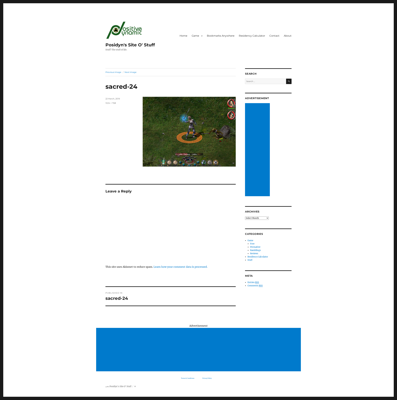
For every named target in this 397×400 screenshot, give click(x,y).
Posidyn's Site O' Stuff (130, 44)
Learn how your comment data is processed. (180, 266)
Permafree (255, 247)
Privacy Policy (207, 378)
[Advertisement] (257, 150)
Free (252, 243)
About (288, 35)
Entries (253, 282)
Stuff (250, 260)
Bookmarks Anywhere (220, 35)
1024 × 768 (110, 103)
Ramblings (255, 250)
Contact (274, 35)
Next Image (130, 72)
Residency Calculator (252, 35)
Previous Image (113, 72)
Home (183, 35)
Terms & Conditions (187, 378)
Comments (255, 285)
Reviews (254, 253)
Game (195, 35)
